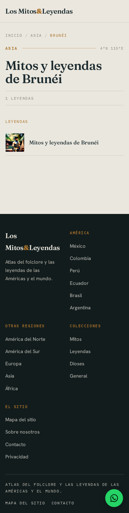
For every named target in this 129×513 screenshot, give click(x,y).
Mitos (76, 339)
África (11, 388)
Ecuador (79, 283)
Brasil (76, 295)
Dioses (77, 363)
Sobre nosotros (22, 432)
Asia (36, 35)
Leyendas (80, 351)
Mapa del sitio (20, 419)
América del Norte (25, 339)
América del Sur (22, 351)
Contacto (15, 444)
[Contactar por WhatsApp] (114, 498)
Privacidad (16, 456)
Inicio (13, 35)
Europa (13, 363)
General (78, 376)
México (78, 246)
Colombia (80, 258)
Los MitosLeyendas (39, 11)
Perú (75, 270)
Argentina (80, 307)
